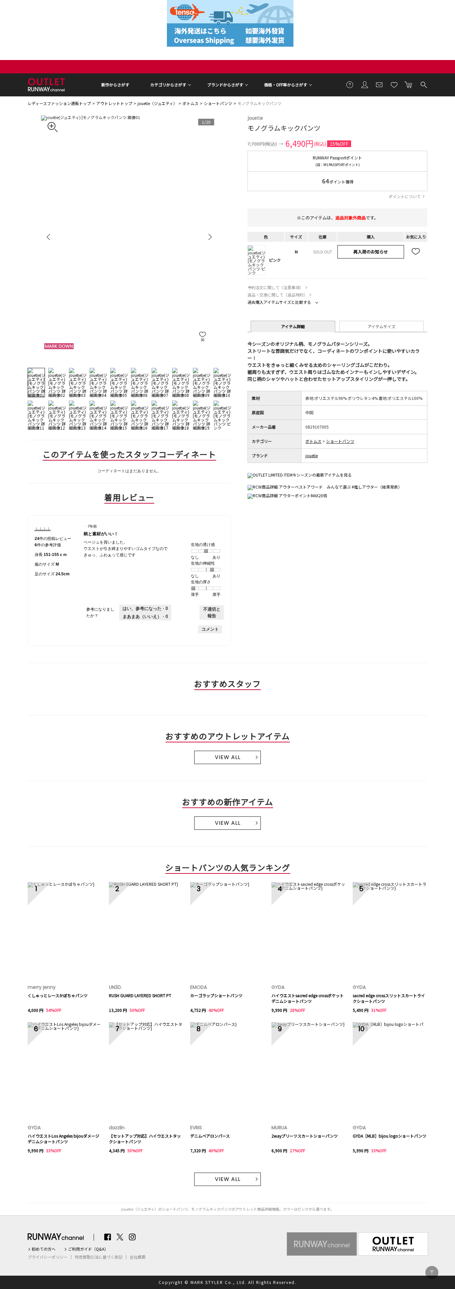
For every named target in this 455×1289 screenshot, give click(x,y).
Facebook (108, 1237)
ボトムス (191, 103)
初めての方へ (44, 1249)
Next (209, 236)
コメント (210, 629)
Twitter (120, 1237)
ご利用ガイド (350, 84)
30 (203, 339)
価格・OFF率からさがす (285, 84)
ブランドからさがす (225, 84)
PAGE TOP (431, 1272)
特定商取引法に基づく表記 (99, 1257)
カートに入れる (409, 84)
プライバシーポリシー (48, 1257)
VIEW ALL (227, 757)
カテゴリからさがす (168, 84)
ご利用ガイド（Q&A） (88, 1249)
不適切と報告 (212, 612)
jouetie (255, 117)
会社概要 (138, 1257)
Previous (49, 236)
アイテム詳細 (293, 326)
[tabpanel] (129, 236)
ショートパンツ (218, 103)
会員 (365, 84)
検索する (423, 84)
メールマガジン (379, 84)
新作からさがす (115, 84)
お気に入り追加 (416, 251)
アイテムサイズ (381, 326)
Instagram (132, 1237)
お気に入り (394, 84)
